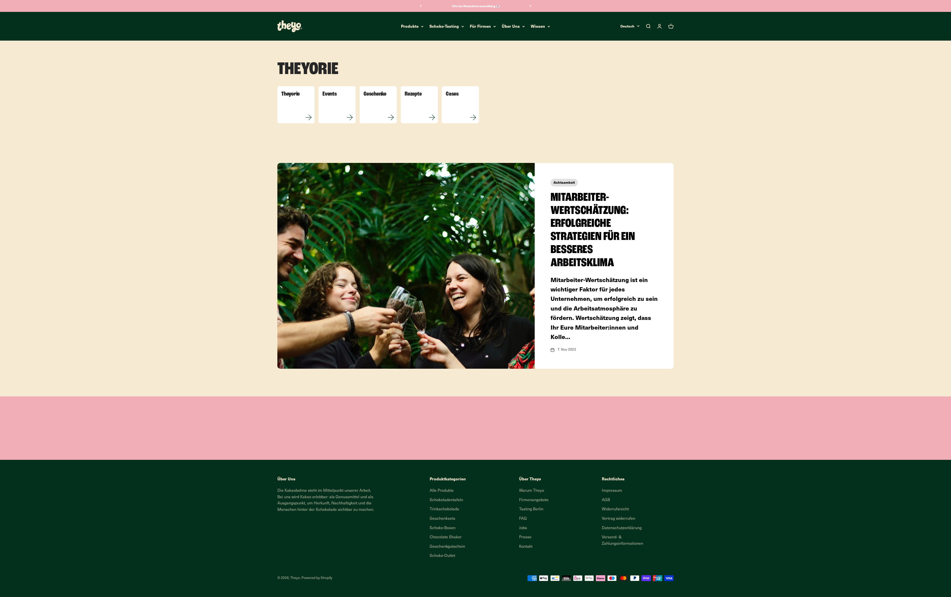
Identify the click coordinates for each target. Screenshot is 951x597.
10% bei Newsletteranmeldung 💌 (475, 6)
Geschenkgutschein (447, 547)
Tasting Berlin (531, 509)
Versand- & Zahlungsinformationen (622, 540)
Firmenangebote (534, 500)
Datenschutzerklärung (622, 528)
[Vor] (530, 5)
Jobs (523, 528)
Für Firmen (480, 26)
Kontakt (525, 547)
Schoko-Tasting (444, 26)
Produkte (410, 26)
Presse (525, 537)
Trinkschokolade (444, 509)
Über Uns (511, 26)
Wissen (538, 26)
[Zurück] (421, 5)
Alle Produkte (442, 491)
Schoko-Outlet (442, 556)
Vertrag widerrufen (618, 519)
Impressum (612, 491)
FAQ (523, 519)
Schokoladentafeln (446, 500)
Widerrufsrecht (615, 509)
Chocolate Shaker (446, 537)
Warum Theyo (531, 491)
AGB (606, 500)
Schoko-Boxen (442, 528)
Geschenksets (442, 519)
